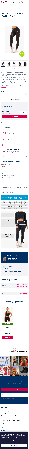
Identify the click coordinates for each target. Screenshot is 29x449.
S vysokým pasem (23, 293)
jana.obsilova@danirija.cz (13, 271)
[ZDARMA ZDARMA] (7, 314)
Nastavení (14, 441)
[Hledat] (19, 2)
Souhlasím (14, 445)
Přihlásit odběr (14, 389)
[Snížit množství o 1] (21, 113)
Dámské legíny (20, 284)
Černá (26, 289)
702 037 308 (9, 267)
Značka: (5, 127)
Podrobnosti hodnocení (21, 10)
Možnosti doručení (8, 106)
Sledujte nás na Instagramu (15, 352)
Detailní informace (5, 87)
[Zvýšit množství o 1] (26, 113)
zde (19, 437)
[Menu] (26, 2)
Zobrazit (7, 337)
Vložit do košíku (14, 116)
